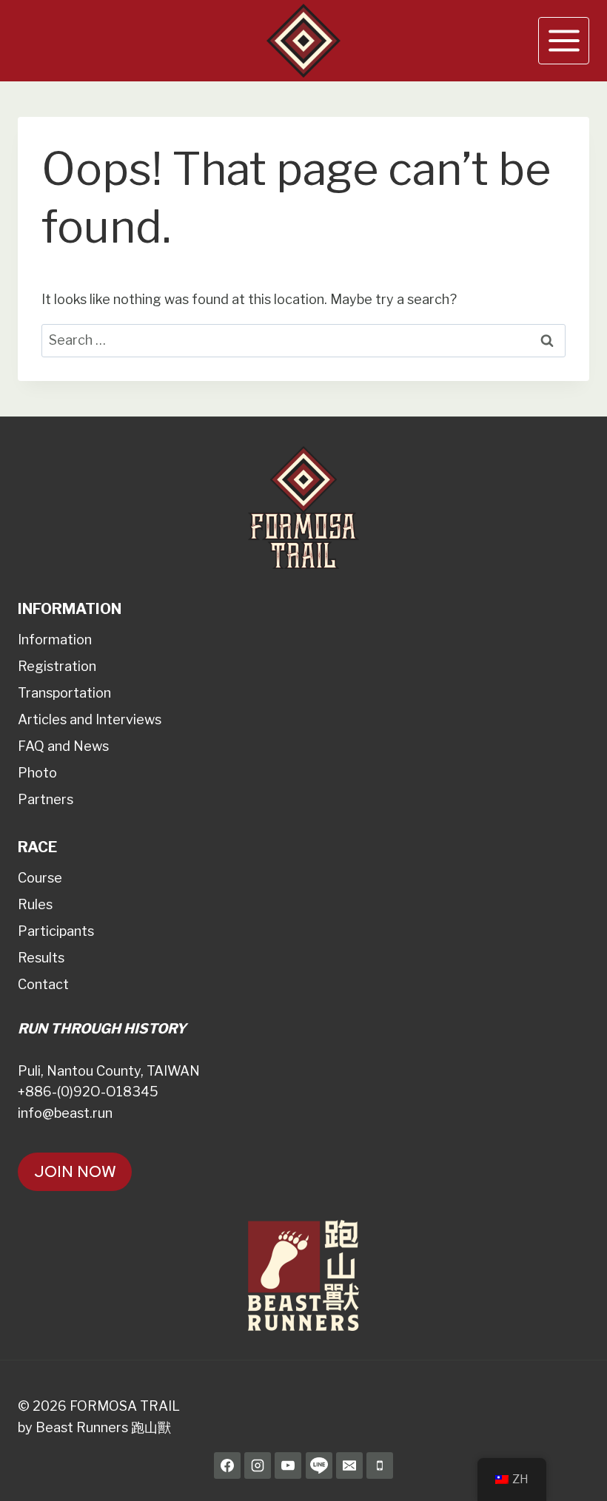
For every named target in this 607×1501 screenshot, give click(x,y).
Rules (35, 904)
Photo (37, 772)
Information (55, 639)
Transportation (64, 693)
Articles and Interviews (89, 719)
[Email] (349, 1465)
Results (41, 957)
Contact (43, 984)
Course (40, 878)
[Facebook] (227, 1465)
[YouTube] (288, 1465)
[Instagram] (257, 1465)
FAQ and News (63, 746)
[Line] (319, 1465)
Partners (45, 799)
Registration (57, 666)
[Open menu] (563, 40)
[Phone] (379, 1465)
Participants (56, 931)
